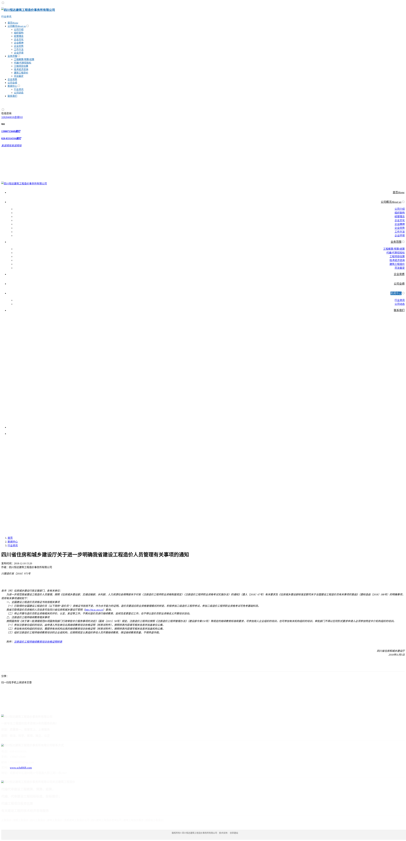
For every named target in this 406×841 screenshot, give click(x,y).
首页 (10, 538)
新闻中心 (13, 541)
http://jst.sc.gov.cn (94, 609)
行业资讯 (6, 16)
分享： (5, 676)
